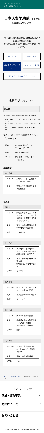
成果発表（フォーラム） (12, 66)
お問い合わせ (10, 415)
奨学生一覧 (31, 56)
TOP (4, 376)
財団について (10, 404)
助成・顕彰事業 (11, 395)
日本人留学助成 (15, 376)
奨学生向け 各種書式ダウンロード (22, 76)
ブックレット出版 (31, 65)
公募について (12, 56)
